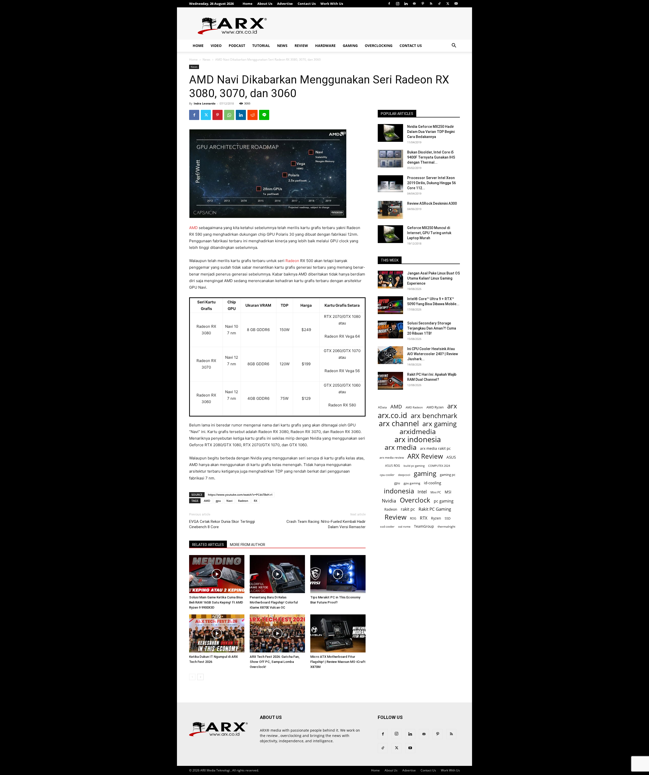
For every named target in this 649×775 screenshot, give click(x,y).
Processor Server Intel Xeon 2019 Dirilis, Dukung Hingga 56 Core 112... (431, 183)
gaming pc (447, 474)
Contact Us (307, 3)
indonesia (399, 491)
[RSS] (431, 3)
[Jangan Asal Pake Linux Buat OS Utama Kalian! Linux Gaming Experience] (390, 279)
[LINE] (264, 115)
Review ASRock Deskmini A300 (432, 203)
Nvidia (389, 501)
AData (382, 407)
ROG (413, 518)
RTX (423, 518)
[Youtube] (456, 3)
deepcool (404, 475)
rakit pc (408, 509)
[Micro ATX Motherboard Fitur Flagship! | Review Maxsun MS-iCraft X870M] (338, 633)
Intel (422, 491)
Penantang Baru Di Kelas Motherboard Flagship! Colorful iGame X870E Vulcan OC (274, 602)
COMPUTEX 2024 (439, 466)
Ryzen (436, 518)
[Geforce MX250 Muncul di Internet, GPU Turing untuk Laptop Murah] (390, 234)
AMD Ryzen (435, 407)
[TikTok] (439, 3)
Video (216, 45)
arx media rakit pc (435, 448)
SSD (447, 518)
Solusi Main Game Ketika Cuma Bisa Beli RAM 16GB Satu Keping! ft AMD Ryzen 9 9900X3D (216, 602)
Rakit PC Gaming (435, 509)
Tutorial (261, 45)
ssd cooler (387, 526)
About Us (264, 3)
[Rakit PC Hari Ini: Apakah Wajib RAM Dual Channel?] (390, 381)
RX (255, 501)
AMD (193, 227)
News (282, 45)
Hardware (325, 45)
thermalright (446, 526)
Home (248, 3)
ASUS (451, 457)
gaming (425, 473)
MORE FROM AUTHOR (247, 545)
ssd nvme (404, 526)
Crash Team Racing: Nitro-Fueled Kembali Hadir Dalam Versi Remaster (326, 524)
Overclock (415, 500)
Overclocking (378, 45)
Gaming (350, 45)
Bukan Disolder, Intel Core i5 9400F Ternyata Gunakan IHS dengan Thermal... (431, 157)
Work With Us (331, 3)
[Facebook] (389, 3)
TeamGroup (424, 526)
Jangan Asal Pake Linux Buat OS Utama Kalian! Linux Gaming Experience (433, 278)
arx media (401, 447)
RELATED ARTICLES (208, 545)
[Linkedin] (406, 3)
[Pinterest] (422, 3)
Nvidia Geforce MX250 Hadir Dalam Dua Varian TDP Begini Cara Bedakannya (431, 132)
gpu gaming (412, 483)
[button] (454, 46)
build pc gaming (414, 466)
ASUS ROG (392, 465)
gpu (218, 501)
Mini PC (435, 492)
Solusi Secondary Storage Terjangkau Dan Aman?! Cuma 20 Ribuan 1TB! (431, 328)
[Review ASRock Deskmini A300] (390, 210)
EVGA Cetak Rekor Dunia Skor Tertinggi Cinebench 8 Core (222, 524)
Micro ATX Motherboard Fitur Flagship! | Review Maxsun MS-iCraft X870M (338, 662)
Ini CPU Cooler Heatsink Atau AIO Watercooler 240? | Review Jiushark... (432, 354)
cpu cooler (387, 475)
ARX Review (425, 456)
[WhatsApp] (229, 115)
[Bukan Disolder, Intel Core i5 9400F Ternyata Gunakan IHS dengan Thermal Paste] (390, 158)
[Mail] (414, 3)
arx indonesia (417, 439)
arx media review (392, 457)
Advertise (285, 3)
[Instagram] (397, 3)
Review (301, 45)
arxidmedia (418, 431)
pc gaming (444, 501)
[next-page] (200, 677)
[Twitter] (448, 3)
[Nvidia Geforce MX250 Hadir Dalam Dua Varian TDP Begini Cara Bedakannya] (390, 133)
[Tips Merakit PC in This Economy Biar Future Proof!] (338, 574)
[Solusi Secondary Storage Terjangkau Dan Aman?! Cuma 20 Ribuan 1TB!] (390, 329)
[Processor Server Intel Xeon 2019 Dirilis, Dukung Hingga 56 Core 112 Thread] (390, 184)
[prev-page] (192, 677)
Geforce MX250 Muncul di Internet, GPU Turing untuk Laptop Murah (429, 233)
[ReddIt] (252, 115)
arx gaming (439, 423)
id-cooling (432, 483)
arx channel (399, 423)
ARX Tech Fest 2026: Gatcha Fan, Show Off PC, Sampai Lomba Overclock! (274, 662)
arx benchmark (434, 415)
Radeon (292, 260)
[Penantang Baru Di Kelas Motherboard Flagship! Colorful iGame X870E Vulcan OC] (277, 574)
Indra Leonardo (204, 103)
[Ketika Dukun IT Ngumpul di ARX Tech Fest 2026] (216, 633)
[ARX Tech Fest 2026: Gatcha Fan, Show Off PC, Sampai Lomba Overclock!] (277, 633)
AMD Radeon (414, 407)
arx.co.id (392, 415)
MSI (448, 491)
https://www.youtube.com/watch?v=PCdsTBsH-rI (240, 494)
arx (452, 406)
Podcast (237, 45)
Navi (229, 501)
